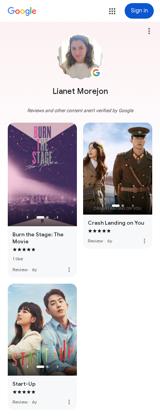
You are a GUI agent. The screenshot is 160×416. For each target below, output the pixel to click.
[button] (112, 11)
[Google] (22, 11)
